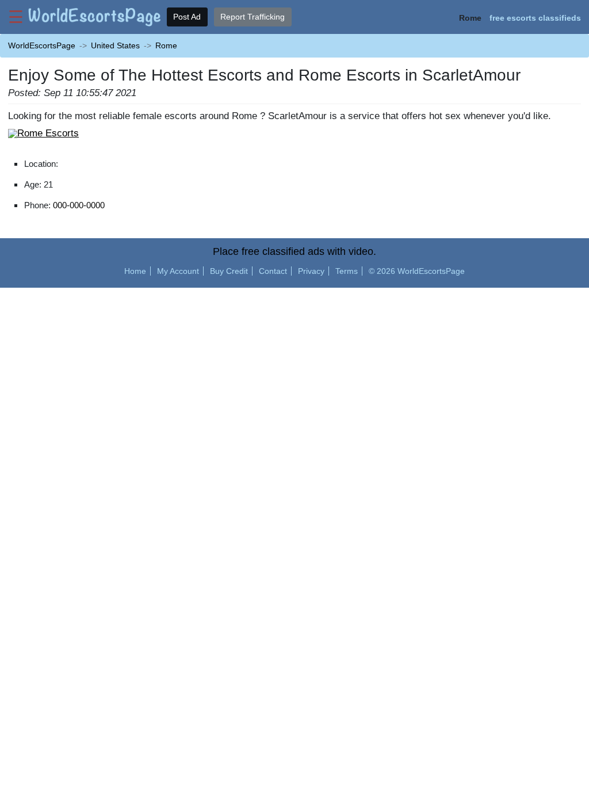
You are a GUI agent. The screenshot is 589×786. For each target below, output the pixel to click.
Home (135, 271)
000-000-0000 (79, 205)
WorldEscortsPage (41, 45)
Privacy (311, 271)
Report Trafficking (252, 16)
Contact (273, 271)
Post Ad (187, 16)
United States (115, 45)
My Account (178, 271)
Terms (346, 271)
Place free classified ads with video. (294, 251)
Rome (166, 45)
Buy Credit (229, 271)
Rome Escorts (48, 133)
